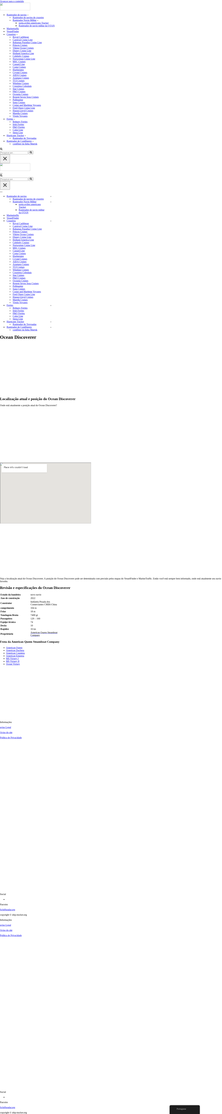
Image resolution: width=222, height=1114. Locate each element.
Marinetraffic (13, 28)
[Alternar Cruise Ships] (50, 221)
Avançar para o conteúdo (12, 1)
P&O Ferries (19, 127)
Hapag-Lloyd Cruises (23, 110)
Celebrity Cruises (21, 56)
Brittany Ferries (20, 121)
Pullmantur (18, 99)
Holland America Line (23, 53)
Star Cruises (18, 89)
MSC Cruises (19, 61)
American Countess (15, 653)
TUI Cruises (18, 80)
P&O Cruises (19, 91)
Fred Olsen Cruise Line (24, 108)
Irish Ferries (18, 124)
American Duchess (15, 650)
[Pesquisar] (1, 149)
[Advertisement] (90, 370)
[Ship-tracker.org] (15, 9)
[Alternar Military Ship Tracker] (50, 202)
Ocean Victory (13, 664)
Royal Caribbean (21, 37)
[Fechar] (5, 158)
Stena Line (18, 132)
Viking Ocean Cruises (23, 48)
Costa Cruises (19, 67)
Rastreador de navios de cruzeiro (28, 17)
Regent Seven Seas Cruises (26, 97)
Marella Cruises (20, 113)
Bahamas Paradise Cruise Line (27, 42)
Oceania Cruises (20, 94)
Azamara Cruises (21, 78)
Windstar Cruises (21, 83)
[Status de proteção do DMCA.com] (111, 889)
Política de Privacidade (11, 737)
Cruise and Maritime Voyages (27, 105)
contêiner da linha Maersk (25, 144)
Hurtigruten (18, 69)
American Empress (15, 656)
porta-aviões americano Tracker (34, 23)
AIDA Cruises (19, 75)
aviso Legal (5, 727)
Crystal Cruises (20, 72)
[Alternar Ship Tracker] (50, 196)
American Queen (14, 647)
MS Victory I (12, 658)
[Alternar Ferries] (50, 305)
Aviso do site (6, 732)
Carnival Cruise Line (23, 39)
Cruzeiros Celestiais (22, 86)
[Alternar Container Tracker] (50, 327)
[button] (27, 14)
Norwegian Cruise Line (24, 59)
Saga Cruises (19, 102)
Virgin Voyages (20, 116)
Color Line (18, 130)
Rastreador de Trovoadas (24, 138)
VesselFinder (13, 31)
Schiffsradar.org (7, 909)
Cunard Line (19, 64)
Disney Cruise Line (22, 50)
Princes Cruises (20, 45)
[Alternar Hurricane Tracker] (50, 321)
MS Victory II (12, 661)
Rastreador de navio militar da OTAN (37, 25)
